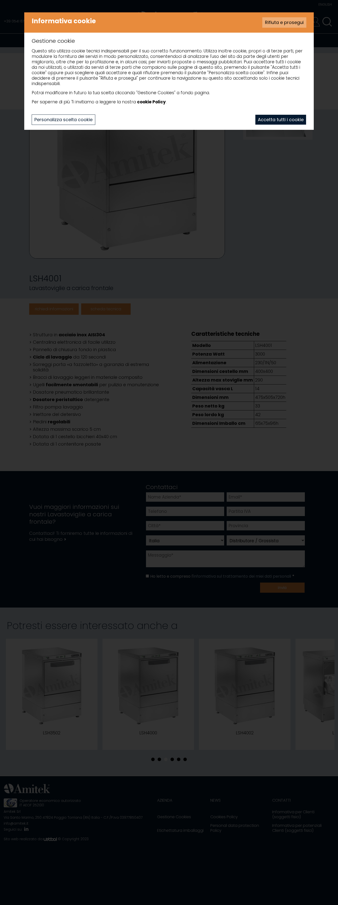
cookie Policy (151, 102)
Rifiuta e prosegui (284, 22)
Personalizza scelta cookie (63, 119)
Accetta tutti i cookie (281, 119)
